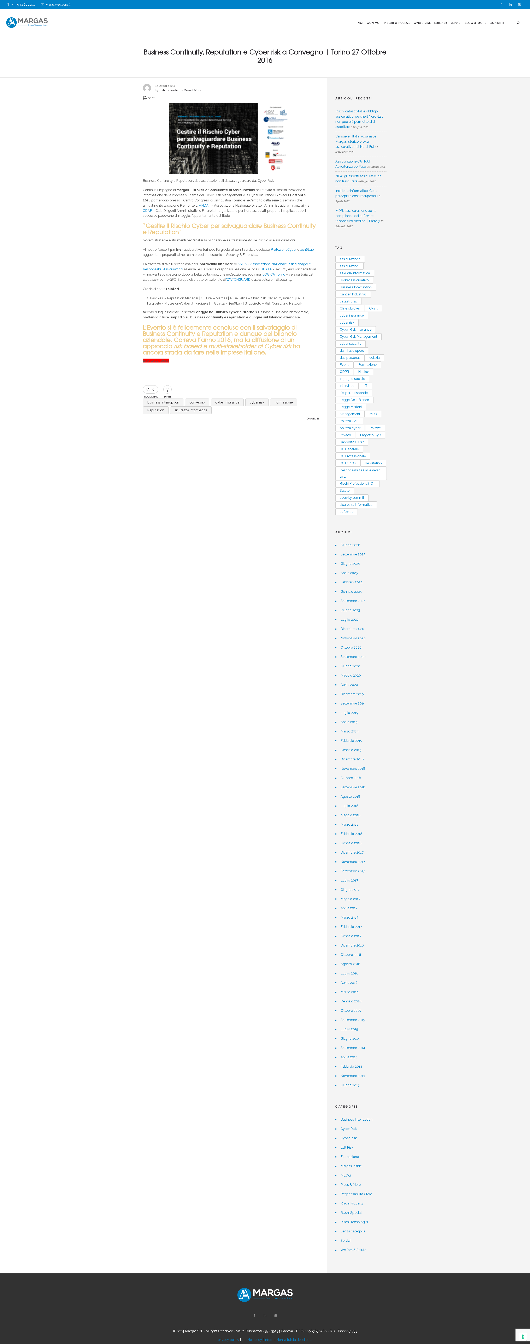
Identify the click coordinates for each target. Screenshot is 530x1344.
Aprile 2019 (349, 722)
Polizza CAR (349, 421)
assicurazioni (349, 266)
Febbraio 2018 (351, 834)
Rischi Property (352, 1203)
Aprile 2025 (349, 573)
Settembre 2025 (353, 554)
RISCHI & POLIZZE (397, 23)
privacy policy (228, 1340)
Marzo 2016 (350, 992)
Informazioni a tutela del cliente (288, 1340)
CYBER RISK (422, 23)
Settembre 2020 (353, 657)
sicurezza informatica (191, 410)
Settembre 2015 (353, 1020)
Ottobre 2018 (351, 778)
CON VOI (374, 23)
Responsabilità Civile (356, 1194)
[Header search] (518, 22)
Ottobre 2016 (351, 955)
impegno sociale (352, 379)
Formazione (284, 402)
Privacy (345, 435)
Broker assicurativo (354, 280)
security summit (352, 498)
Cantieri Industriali (353, 294)
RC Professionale (353, 456)
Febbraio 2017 (351, 927)
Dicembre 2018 (352, 759)
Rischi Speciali (351, 1213)
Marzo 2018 (350, 824)
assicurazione (350, 259)
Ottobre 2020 (351, 647)
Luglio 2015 (349, 1029)
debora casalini (169, 90)
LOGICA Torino (273, 274)
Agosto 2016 (350, 964)
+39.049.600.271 (23, 4)
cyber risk (257, 402)
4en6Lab (307, 250)
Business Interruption (163, 402)
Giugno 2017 (350, 890)
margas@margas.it (58, 4)
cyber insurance (227, 402)
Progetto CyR (370, 435)
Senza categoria (353, 1231)
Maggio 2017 (350, 899)
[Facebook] (501, 4)
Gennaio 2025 (351, 592)
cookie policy (252, 1340)
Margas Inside (351, 1166)
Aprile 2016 (349, 983)
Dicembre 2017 (352, 852)
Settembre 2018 (353, 787)
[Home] (27, 22)
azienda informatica (355, 273)
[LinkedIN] (510, 4)
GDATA (266, 269)
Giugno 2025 (350, 564)
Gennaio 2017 (351, 936)
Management (350, 414)
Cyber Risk (349, 1129)
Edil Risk (347, 1147)
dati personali (350, 358)
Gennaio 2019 (351, 750)
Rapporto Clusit (352, 442)
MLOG (346, 1175)
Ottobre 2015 (351, 1011)
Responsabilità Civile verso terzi (360, 473)
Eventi (344, 365)
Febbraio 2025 (352, 582)
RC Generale (349, 449)
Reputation (155, 410)
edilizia (374, 358)
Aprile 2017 (349, 908)
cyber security (350, 344)
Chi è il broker (350, 308)
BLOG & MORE (475, 23)
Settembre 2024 (353, 601)
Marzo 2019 (350, 731)
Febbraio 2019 (351, 741)
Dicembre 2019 (352, 694)
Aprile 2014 (349, 1057)
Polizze (375, 428)
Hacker (363, 372)
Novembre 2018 (353, 769)
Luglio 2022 (350, 619)
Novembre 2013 (353, 1076)
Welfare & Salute (353, 1250)
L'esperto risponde (354, 393)
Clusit (373, 308)
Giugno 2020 (350, 666)
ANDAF (205, 205)
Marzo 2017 (349, 917)
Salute (344, 491)
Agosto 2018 (350, 796)
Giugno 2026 (350, 545)
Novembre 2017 (353, 862)
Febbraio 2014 (351, 1066)
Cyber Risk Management (358, 336)
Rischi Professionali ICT (357, 483)
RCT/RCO (348, 463)
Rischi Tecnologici (354, 1222)
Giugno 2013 (350, 1085)
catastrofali (348, 301)
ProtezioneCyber (283, 250)
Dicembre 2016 (352, 945)
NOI (361, 23)
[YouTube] (519, 4)
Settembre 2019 (353, 703)
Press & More (351, 1185)
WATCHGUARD (238, 280)
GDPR (344, 372)
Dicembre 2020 (352, 629)
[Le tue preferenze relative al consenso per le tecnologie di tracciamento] (523, 1337)
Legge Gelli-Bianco (354, 400)
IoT (365, 386)
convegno (197, 402)
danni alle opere (352, 351)
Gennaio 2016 (351, 1001)
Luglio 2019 (349, 713)
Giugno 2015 (350, 1039)
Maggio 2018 (350, 815)
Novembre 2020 (353, 638)
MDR (373, 414)
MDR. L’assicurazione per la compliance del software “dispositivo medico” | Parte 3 (357, 216)
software (346, 512)
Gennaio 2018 (351, 843)
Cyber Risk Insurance (355, 329)
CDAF (147, 211)
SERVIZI (456, 23)
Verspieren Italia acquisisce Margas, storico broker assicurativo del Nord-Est (355, 141)
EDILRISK (440, 23)
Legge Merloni (351, 407)
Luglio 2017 (349, 880)
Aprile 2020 (349, 685)
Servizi (346, 1241)
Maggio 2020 (351, 675)
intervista (347, 386)
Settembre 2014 (353, 1048)
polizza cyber (350, 428)
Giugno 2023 (350, 610)
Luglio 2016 (349, 973)
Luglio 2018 (349, 806)
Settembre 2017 (353, 871)
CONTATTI (497, 23)
